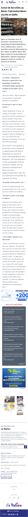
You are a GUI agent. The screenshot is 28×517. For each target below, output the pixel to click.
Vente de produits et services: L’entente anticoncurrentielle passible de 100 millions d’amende (14, 336)
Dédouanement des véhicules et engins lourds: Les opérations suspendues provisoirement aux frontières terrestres (13, 346)
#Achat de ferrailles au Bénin (9, 74)
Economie (5, 17)
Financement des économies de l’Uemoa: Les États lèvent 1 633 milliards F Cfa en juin (13, 356)
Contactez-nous (6, 476)
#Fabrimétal (22, 74)
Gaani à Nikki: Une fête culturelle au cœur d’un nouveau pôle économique (13, 327)
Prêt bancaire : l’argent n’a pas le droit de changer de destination (13, 310)
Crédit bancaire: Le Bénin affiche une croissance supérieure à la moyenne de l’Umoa (13, 319)
